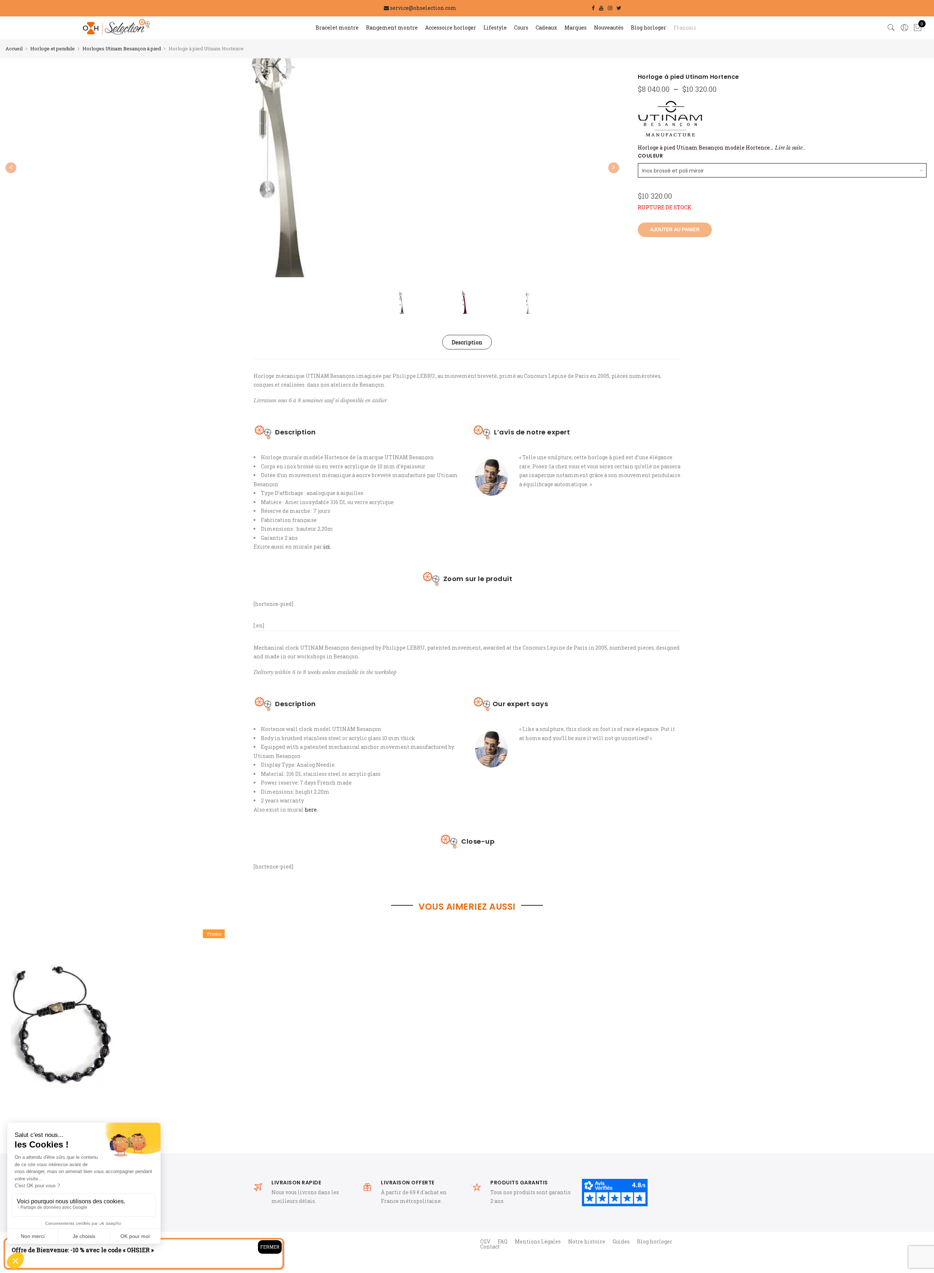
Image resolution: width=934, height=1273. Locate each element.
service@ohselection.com (423, 7)
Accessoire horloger (450, 27)
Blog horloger (648, 27)
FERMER (269, 1247)
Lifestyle (495, 27)
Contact (490, 1246)
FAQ (502, 1241)
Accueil (14, 48)
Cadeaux (546, 27)
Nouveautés (609, 27)
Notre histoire (586, 1241)
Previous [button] (10, 167)
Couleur (650, 155)
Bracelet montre (337, 27)
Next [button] (613, 167)
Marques (575, 27)
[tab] (467, 342)
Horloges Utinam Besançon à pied (121, 48)
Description (467, 342)
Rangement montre (392, 27)
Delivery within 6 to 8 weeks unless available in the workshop (325, 672)
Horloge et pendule (52, 48)
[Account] (904, 27)
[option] (120, 1038)
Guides (621, 1241)
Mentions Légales (538, 1241)
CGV (485, 1241)
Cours (521, 27)
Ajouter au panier (674, 229)
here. (311, 809)
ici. (327, 546)
